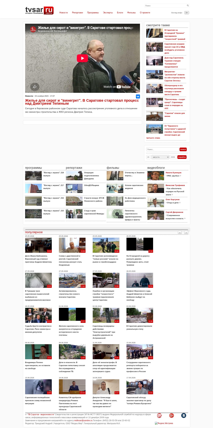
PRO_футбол (173, 176)
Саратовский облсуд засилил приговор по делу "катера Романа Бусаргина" (139, 400)
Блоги (120, 12)
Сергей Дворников (174, 212)
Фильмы (131, 12)
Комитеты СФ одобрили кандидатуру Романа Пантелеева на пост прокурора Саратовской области (70, 403)
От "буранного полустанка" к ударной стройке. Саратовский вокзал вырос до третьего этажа (166, 132)
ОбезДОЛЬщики (91, 185)
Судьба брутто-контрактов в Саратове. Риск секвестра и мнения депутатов (38, 329)
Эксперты (108, 12)
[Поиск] (188, 6)
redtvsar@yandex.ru (83, 420)
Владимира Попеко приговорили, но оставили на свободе (37, 365)
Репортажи (77, 12)
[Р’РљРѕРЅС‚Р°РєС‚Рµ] (138, 96)
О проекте (145, 12)
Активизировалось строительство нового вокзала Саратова (69, 294)
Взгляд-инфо (176, 13)
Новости (63, 12)
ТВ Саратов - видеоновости (41, 414)
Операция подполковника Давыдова (91, 176)
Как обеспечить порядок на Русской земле (175, 191)
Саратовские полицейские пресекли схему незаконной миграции (38, 400)
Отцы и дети (173, 203)
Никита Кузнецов (173, 173)
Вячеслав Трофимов (175, 185)
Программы (93, 12)
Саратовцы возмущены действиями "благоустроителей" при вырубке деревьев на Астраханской (104, 332)
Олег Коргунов (173, 199)
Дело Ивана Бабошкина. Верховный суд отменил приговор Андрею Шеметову (38, 259)
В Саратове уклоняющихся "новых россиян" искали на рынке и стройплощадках (105, 259)
